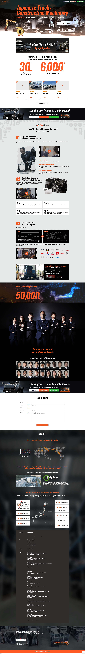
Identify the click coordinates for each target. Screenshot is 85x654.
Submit (1, 653)
